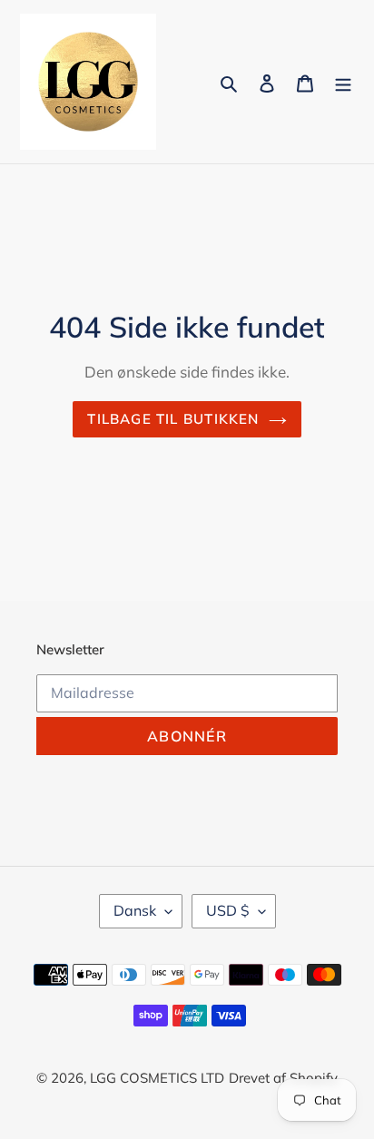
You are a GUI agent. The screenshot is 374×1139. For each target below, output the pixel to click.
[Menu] (343, 82)
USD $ (228, 910)
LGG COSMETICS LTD (157, 1077)
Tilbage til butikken (173, 418)
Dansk (134, 910)
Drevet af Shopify (283, 1077)
